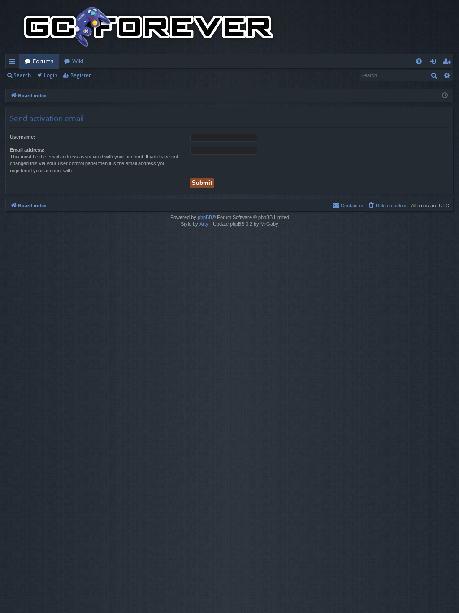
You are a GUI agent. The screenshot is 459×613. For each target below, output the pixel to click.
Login (50, 75)
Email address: (27, 150)
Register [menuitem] (449, 63)
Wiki (77, 61)
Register (80, 75)
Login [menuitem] (434, 63)
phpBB (205, 217)
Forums (43, 61)
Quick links (14, 63)
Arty (203, 224)
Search (22, 75)
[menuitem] (419, 61)
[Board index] (148, 27)
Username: (22, 137)
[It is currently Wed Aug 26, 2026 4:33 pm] (445, 96)
